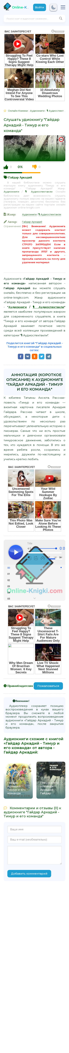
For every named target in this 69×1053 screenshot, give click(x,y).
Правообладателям (20, 685)
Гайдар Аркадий (20, 177)
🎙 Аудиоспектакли (39, 191)
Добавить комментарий (29, 873)
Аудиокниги (11, 191)
